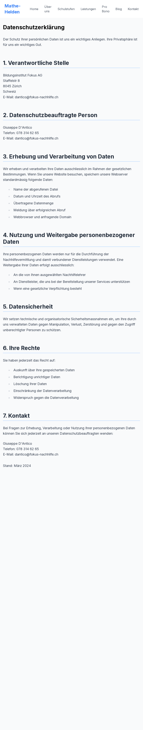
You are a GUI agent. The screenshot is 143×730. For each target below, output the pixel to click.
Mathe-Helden (12, 9)
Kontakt (133, 9)
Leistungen (88, 9)
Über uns (48, 9)
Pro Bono (105, 9)
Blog (118, 9)
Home (34, 9)
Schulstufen (66, 9)
